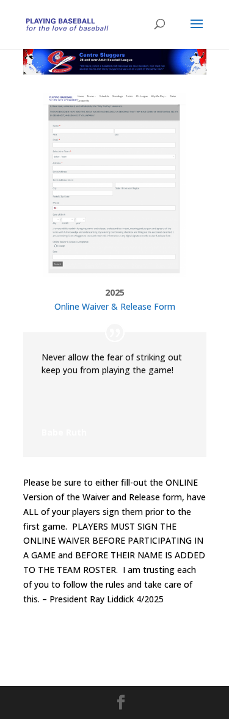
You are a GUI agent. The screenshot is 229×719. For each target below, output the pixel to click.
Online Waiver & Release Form (114, 306)
